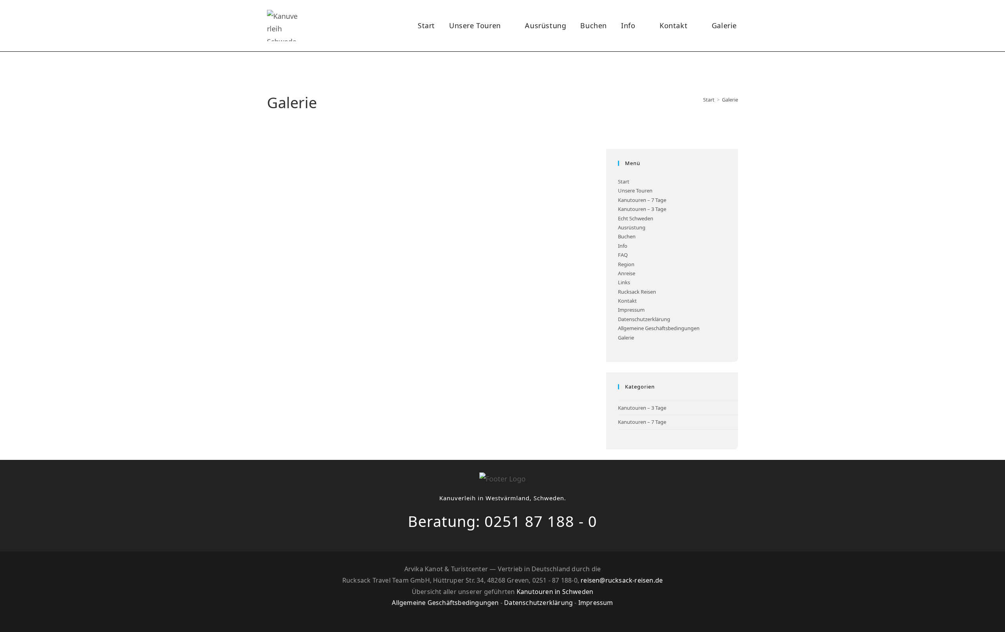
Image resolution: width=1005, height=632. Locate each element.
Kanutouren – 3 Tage (642, 208)
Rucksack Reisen (637, 291)
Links (624, 282)
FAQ (623, 254)
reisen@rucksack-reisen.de (622, 580)
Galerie (730, 99)
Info (622, 245)
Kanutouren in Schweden (555, 591)
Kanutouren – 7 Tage (642, 199)
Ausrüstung (631, 227)
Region (626, 264)
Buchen (627, 236)
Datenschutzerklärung (644, 319)
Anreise (626, 273)
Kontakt (627, 300)
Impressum (631, 309)
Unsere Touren (635, 190)
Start (623, 181)
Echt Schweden (635, 218)
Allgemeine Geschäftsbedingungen (659, 328)
